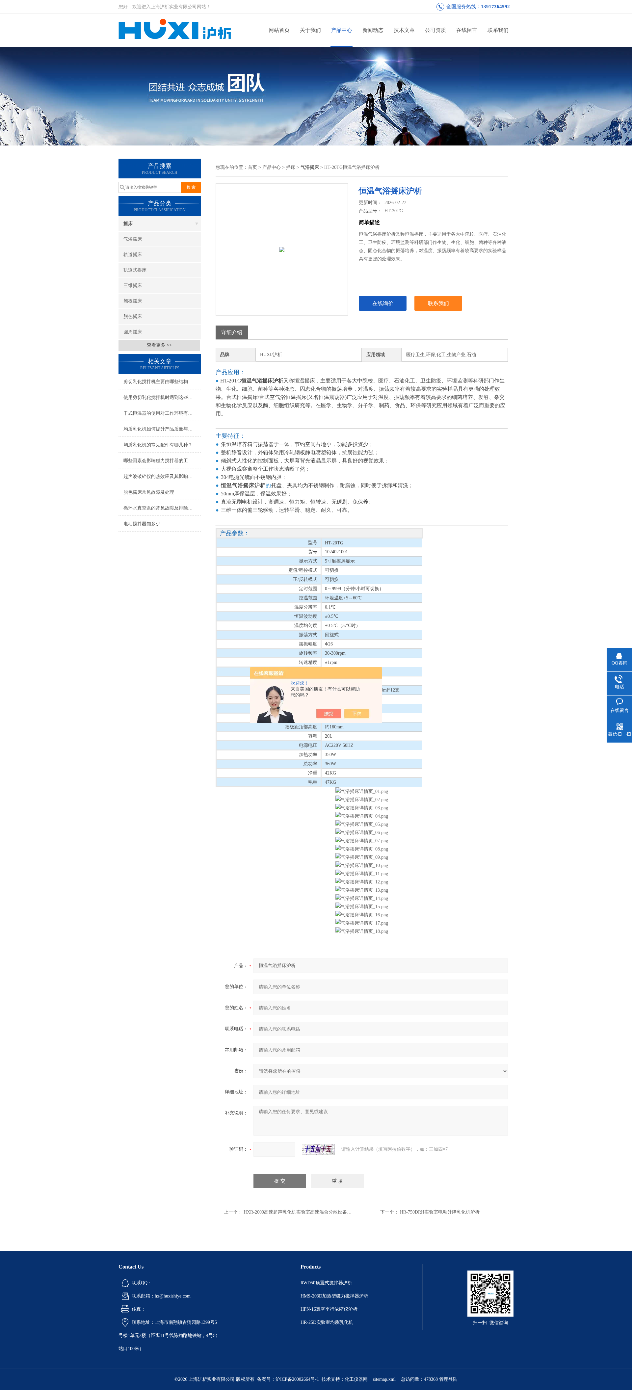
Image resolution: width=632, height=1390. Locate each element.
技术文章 (404, 30)
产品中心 (341, 30)
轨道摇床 (132, 254)
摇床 (128, 223)
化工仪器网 (356, 1379)
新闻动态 (372, 30)
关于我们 (310, 30)
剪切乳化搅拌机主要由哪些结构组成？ (162, 381)
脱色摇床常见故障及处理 (148, 492)
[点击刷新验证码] (318, 1149)
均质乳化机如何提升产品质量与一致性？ (162, 429)
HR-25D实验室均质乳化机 (327, 1322)
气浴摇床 (132, 239)
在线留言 (466, 30)
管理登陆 (448, 1379)
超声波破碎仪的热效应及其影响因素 (160, 476)
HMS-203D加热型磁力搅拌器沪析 (334, 1296)
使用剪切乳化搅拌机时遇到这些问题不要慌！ (162, 397)
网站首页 (279, 30)
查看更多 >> (159, 345)
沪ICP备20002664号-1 (297, 1379)
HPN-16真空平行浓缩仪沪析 (329, 1309)
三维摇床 (132, 285)
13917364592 (495, 6)
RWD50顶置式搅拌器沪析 (326, 1282)
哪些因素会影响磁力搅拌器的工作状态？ (162, 460)
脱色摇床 (132, 316)
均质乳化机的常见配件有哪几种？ (158, 444)
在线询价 (382, 303)
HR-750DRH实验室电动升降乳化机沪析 (440, 1212)
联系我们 (498, 30)
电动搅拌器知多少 (141, 523)
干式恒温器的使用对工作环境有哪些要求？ (162, 413)
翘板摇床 (132, 301)
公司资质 (435, 30)
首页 (252, 167)
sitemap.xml (384, 1379)
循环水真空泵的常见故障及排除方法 (160, 508)
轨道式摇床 (134, 270)
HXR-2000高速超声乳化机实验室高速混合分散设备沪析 (300, 1212)
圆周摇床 (132, 331)
